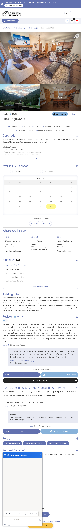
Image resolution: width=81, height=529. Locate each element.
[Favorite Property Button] (77, 36)
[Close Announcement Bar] (78, 4)
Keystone (6, 28)
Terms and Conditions (58, 443)
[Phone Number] (72, 13)
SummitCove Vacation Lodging (48, 521)
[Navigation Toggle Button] (77, 13)
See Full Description (14, 5)
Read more (40, 159)
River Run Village (19, 28)
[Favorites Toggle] (77, 21)
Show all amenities (40, 287)
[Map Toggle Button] (67, 21)
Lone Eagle (33, 28)
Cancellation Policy (12, 443)
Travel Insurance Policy (34, 443)
